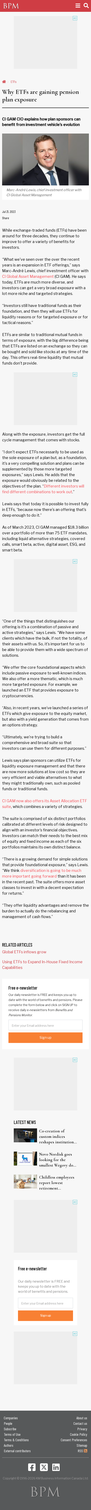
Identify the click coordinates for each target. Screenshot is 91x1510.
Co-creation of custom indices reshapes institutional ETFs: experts (58, 1137)
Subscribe (10, 1428)
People (8, 1423)
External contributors (17, 1450)
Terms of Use (12, 1434)
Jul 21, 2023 (9, 211)
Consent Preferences (74, 1439)
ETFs (14, 82)
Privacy (82, 1428)
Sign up (45, 1038)
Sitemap (82, 1445)
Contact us (80, 1423)
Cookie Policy (78, 1434)
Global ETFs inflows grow (24, 952)
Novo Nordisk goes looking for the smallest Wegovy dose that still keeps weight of (58, 1160)
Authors (8, 1445)
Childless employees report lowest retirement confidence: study (56, 1183)
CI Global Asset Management (28, 276)
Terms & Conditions (16, 1439)
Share (5, 218)
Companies (11, 1417)
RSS (81, 1450)
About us (81, 1417)
